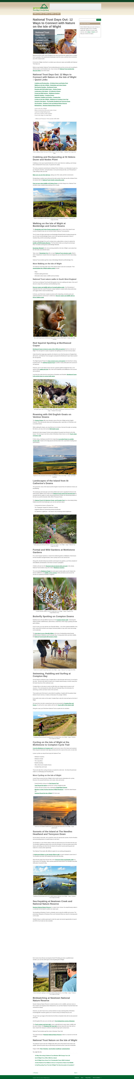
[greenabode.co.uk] (41, 7)
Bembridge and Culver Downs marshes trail (46, 229)
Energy (52, 13)
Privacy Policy (88, 1077)
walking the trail (44, 369)
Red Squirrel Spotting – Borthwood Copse (46, 87)
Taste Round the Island (41, 785)
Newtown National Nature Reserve (42, 907)
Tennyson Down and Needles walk (64, 859)
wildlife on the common (51, 572)
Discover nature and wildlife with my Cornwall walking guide (48, 287)
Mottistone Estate (45, 571)
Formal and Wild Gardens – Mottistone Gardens (47, 93)
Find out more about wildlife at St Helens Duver (45, 183)
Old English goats (54, 428)
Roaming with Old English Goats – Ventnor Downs (48, 89)
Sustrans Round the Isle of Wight (43, 793)
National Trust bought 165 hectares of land (46, 636)
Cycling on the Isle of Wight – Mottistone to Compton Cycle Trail (51, 99)
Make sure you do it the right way (41, 174)
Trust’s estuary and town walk (43, 1024)
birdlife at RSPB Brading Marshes (42, 243)
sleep (88, 32)
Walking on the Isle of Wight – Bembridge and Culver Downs (50, 85)
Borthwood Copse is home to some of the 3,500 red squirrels (49, 349)
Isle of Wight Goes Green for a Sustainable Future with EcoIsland (52, 1060)
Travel (46, 13)
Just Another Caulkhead (55, 1048)
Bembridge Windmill (38, 248)
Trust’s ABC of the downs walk (66, 705)
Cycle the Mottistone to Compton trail (42, 748)
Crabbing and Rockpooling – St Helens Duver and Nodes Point (51, 83)
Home (35, 13)
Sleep (40, 13)
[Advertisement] (75, 7)
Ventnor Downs (39, 420)
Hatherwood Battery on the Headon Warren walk (47, 854)
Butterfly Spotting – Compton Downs (44, 95)
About (82, 1077)
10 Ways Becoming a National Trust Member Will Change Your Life (52, 1055)
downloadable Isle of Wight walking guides (44, 268)
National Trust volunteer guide (63, 253)
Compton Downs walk (62, 619)
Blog (58, 13)
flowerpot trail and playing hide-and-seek (56, 566)
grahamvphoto (66, 1048)
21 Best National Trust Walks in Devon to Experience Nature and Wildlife (54, 1062)
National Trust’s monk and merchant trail (64, 493)
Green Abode (41, 1077)
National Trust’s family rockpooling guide (53, 180)
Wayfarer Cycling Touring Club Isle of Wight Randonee (49, 789)
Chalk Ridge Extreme (61, 787)
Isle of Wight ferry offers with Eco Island (46, 1058)
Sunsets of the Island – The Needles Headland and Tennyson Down (52, 101)
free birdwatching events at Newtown (65, 1021)
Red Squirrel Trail (53, 783)
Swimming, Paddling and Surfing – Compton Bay (47, 97)
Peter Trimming (44, 1048)
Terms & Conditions (96, 1077)
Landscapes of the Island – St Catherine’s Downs (48, 91)
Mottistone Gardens (59, 567)
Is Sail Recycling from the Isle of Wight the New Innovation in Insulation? (54, 1065)
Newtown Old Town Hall (50, 1026)
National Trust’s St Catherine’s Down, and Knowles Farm (50, 500)
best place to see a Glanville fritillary (44, 633)
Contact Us (77, 1077)
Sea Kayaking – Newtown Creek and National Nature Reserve (51, 103)
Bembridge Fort (44, 253)
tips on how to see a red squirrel (56, 361)
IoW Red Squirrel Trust (49, 362)
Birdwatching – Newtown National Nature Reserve (48, 105)
